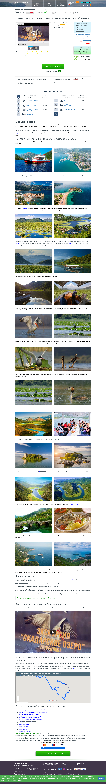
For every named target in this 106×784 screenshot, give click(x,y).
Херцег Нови (30, 53)
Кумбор (49, 51)
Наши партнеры (80, 763)
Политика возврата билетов (82, 23)
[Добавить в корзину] (59, 71)
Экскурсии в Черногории (28, 9)
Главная (17, 9)
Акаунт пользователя (52, 769)
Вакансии (64, 764)
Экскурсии (37, 5)
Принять (101, 778)
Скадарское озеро (31, 105)
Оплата (77, 27)
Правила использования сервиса (50, 763)
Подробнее (88, 59)
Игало (35, 53)
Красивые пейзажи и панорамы (32, 110)
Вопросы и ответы (80, 31)
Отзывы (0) (30, 12)
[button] (49, 24)
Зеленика (25, 53)
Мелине (44, 53)
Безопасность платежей (81, 25)
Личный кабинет (86, 2)
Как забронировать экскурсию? (83, 34)
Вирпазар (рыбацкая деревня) (32, 101)
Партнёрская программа (48, 765)
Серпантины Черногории (67, 105)
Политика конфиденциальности (50, 764)
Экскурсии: (87, 5)
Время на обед (68, 100)
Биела (34, 51)
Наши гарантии (79, 29)
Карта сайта (64, 763)
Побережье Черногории (70, 109)
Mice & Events (61, 5)
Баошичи (39, 51)
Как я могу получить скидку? (84, 38)
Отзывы (75, 2)
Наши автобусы (87, 40)
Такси (49, 5)
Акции (69, 2)
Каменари (30, 51)
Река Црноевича (30, 114)
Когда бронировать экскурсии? (83, 36)
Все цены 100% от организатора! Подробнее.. (82, 42)
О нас (44, 769)
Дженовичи (44, 51)
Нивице (39, 53)
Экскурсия (20, 12)
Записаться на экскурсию (53, 67)
